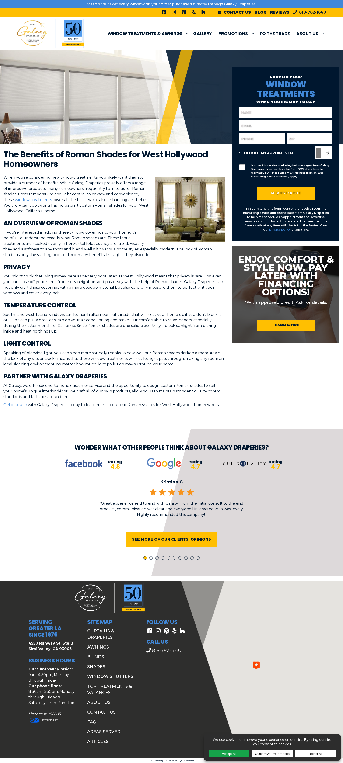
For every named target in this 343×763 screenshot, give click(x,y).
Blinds (95, 656)
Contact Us (101, 712)
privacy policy (280, 229)
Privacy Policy (49, 720)
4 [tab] (163, 558)
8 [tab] (187, 558)
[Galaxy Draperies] (50, 33)
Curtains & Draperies (100, 634)
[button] (256, 665)
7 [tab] (181, 558)
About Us (307, 33)
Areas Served (104, 731)
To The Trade (274, 33)
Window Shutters (110, 676)
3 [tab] (158, 558)
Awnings (98, 647)
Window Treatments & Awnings (145, 33)
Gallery (202, 33)
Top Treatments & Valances (109, 689)
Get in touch (15, 404)
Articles (97, 741)
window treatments (33, 200)
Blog (260, 12)
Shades (96, 666)
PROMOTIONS (233, 33)
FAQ (91, 722)
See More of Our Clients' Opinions (171, 539)
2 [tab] (152, 558)
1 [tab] (146, 558)
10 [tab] (199, 558)
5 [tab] (169, 558)
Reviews (280, 12)
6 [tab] (175, 558)
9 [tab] (193, 558)
